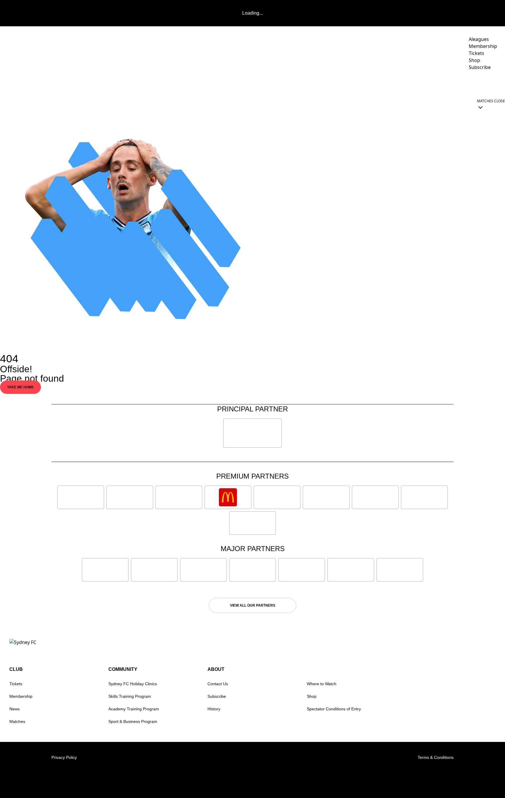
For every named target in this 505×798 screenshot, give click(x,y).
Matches (17, 721)
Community (405, 83)
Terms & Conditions (436, 757)
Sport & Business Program (132, 721)
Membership (20, 696)
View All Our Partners (252, 605)
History (213, 709)
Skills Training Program (129, 696)
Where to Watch (321, 683)
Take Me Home (20, 387)
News (292, 83)
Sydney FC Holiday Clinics (132, 683)
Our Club (443, 83)
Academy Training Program (133, 709)
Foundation (481, 83)
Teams (336, 83)
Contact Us (217, 683)
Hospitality (371, 83)
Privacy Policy (64, 757)
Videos (313, 83)
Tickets (15, 683)
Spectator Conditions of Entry (334, 709)
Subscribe (216, 696)
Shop (312, 696)
